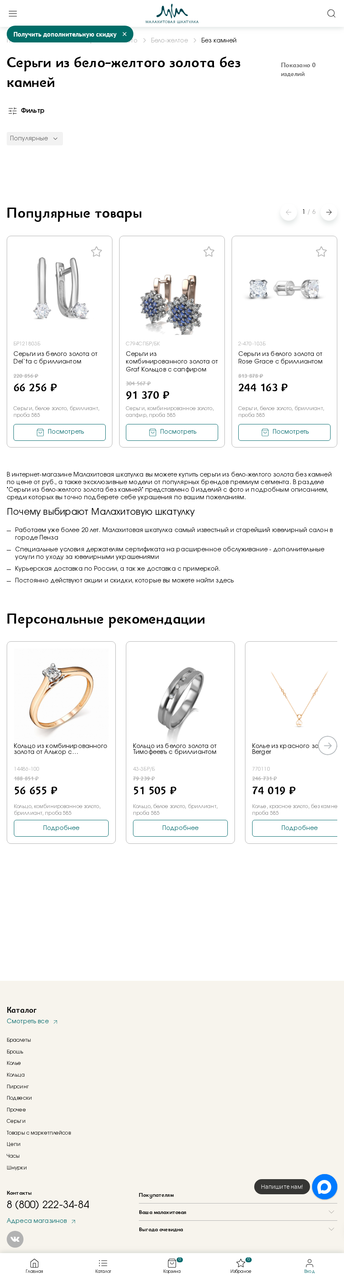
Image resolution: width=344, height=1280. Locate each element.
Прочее (16, 1109)
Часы (13, 1156)
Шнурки (17, 1167)
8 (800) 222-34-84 (48, 1205)
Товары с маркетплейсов (39, 1132)
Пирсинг (18, 1086)
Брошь (15, 1051)
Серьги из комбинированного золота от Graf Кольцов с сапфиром (172, 361)
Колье (14, 1063)
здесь (225, 581)
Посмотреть (66, 432)
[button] (329, 212)
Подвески (19, 1098)
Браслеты (19, 1040)
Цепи (14, 1144)
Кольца (16, 1074)
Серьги (16, 1121)
